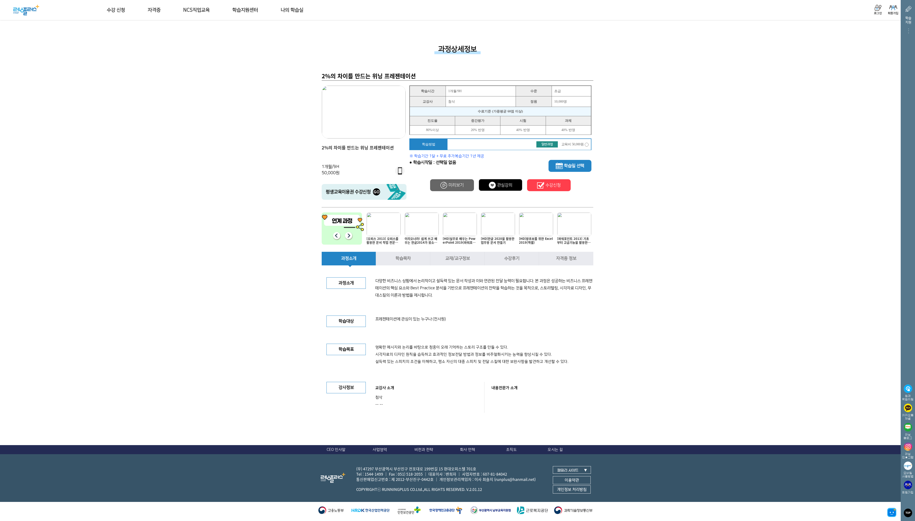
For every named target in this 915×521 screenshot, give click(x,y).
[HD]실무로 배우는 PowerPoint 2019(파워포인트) (421, 241)
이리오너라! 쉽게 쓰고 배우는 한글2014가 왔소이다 (382, 241)
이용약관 (572, 480)
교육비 (572, 144)
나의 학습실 (292, 10)
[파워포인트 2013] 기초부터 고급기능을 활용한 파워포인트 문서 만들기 (536, 241)
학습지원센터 (245, 10)
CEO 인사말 (336, 449)
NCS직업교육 (196, 10)
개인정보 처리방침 (572, 489)
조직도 (511, 449)
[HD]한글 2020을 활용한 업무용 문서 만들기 (459, 241)
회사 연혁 (467, 449)
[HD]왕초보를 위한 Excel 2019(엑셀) (498, 241)
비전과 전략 (423, 449)
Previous (336, 235)
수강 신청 (116, 10)
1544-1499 (374, 474)
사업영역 (380, 449)
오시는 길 (555, 449)
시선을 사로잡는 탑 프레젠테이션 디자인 (574, 241)
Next (348, 235)
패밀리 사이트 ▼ (572, 470)
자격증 (154, 10)
